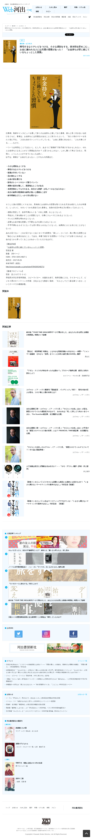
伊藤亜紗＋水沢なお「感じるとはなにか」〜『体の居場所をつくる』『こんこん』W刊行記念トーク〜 (39, 684)
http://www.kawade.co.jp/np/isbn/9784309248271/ (25, 267)
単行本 (13, 26)
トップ (7, 26)
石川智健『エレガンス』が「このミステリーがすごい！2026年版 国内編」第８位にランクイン (36, 711)
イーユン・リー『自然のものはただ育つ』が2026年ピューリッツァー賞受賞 (30, 701)
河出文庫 (46, 17)
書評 (65, 7)
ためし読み (53, 7)
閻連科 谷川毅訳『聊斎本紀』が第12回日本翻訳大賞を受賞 (25, 704)
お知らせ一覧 (82, 694)
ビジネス (21, 26)
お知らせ (39, 7)
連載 (37, 11)
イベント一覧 (82, 661)
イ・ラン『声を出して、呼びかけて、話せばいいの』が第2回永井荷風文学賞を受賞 (33, 698)
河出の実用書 (55, 17)
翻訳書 (64, 17)
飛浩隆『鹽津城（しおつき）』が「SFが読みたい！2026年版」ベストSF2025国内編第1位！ (36, 708)
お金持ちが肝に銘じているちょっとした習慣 (26, 247)
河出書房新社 (37, 17)
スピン (48, 11)
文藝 (69, 17)
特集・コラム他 (79, 7)
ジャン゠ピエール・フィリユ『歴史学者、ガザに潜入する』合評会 (27, 675)
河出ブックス (76, 17)
